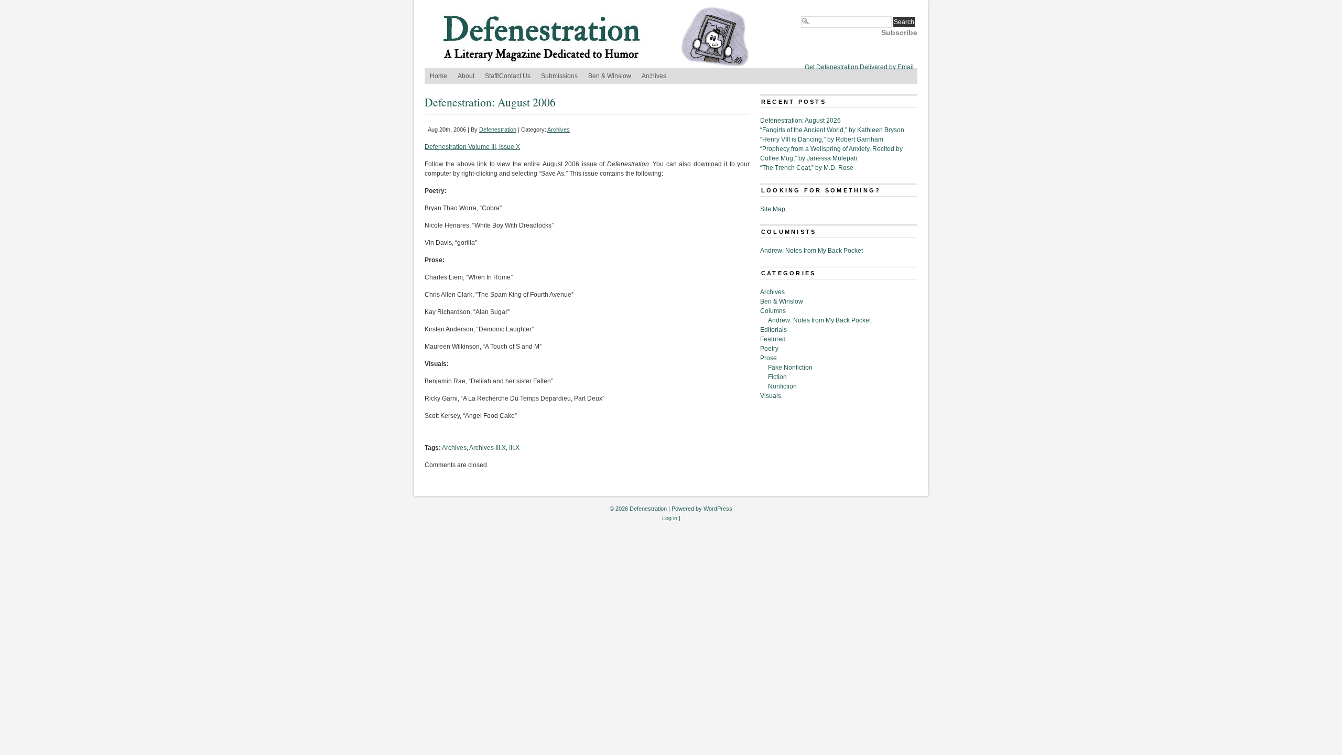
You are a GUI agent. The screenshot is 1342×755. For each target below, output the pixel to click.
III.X (514, 447)
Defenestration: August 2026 (800, 120)
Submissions (559, 76)
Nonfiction (782, 386)
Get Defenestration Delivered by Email (859, 67)
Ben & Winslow (609, 76)
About (466, 76)
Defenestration (497, 129)
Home (438, 76)
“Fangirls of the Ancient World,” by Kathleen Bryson (832, 130)
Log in (669, 518)
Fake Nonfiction (790, 367)
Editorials (773, 329)
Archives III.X (487, 447)
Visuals (770, 396)
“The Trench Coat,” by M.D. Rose (806, 167)
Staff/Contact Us (508, 76)
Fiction (777, 377)
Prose (768, 358)
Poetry (769, 348)
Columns (773, 311)
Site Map (772, 209)
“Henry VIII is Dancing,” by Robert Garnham (821, 139)
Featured (773, 339)
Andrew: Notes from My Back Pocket (811, 250)
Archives (654, 76)
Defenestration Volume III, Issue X (472, 146)
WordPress (718, 508)
